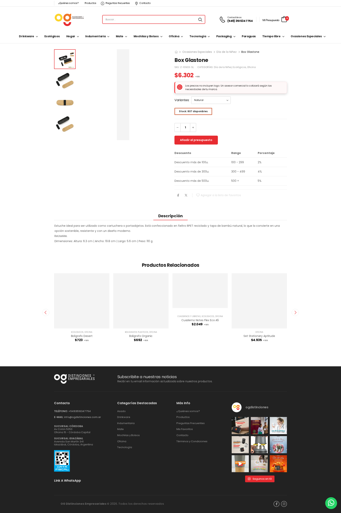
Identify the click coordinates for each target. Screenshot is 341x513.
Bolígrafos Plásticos (136, 332)
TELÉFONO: (61, 411)
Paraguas (249, 36)
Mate (120, 36)
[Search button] (200, 19)
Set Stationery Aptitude (259, 336)
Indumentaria (95, 36)
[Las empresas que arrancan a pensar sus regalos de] (278, 463)
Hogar (70, 36)
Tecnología (197, 36)
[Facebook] (178, 195)
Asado (121, 411)
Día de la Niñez (226, 52)
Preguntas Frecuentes (190, 423)
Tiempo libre (271, 36)
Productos (90, 3)
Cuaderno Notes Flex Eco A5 (200, 320)
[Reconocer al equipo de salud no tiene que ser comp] (278, 425)
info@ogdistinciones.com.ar (82, 417)
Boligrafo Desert (82, 336)
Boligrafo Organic (141, 336)
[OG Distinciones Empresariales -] (69, 19)
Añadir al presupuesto (196, 140)
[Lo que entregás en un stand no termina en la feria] (240, 425)
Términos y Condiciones (191, 441)
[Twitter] (186, 195)
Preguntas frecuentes (118, 3)
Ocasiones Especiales (306, 36)
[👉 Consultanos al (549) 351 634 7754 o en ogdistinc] (259, 444)
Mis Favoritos (184, 429)
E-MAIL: (59, 417)
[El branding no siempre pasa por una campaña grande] (240, 444)
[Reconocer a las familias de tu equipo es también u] (259, 463)
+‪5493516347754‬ (79, 411)
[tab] (170, 216)
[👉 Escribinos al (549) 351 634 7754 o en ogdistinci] (240, 463)
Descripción (170, 216)
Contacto (145, 3)
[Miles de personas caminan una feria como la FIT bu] (259, 425)
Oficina (174, 36)
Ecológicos (52, 36)
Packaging (224, 36)
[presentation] (45, 312)
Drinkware (26, 36)
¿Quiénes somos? (68, 3)
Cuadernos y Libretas (189, 316)
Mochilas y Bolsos (146, 36)
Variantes (181, 100)
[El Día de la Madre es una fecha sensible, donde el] (278, 444)
